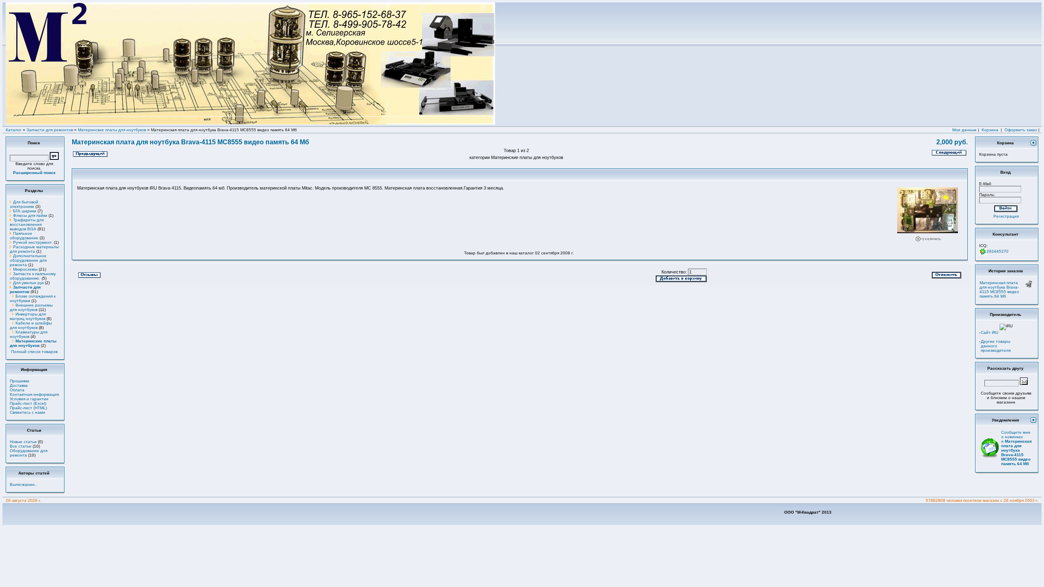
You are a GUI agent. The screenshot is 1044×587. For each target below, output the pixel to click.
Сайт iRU (989, 332)
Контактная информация (34, 394)
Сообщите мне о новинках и (1016, 448)
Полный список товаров (34, 351)
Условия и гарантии (29, 399)
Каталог (14, 130)
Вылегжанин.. (23, 484)
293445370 (997, 251)
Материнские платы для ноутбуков (112, 130)
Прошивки (19, 381)
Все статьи (20, 446)
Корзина (990, 130)
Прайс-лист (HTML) (28, 408)
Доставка (19, 385)
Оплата (17, 390)
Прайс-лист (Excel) (28, 403)
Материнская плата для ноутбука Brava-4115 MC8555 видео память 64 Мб (999, 289)
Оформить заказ (1020, 130)
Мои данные (964, 130)
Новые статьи (23, 441)
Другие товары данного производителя (996, 346)
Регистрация (1006, 216)
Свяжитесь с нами (27, 412)
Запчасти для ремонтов (50, 130)
